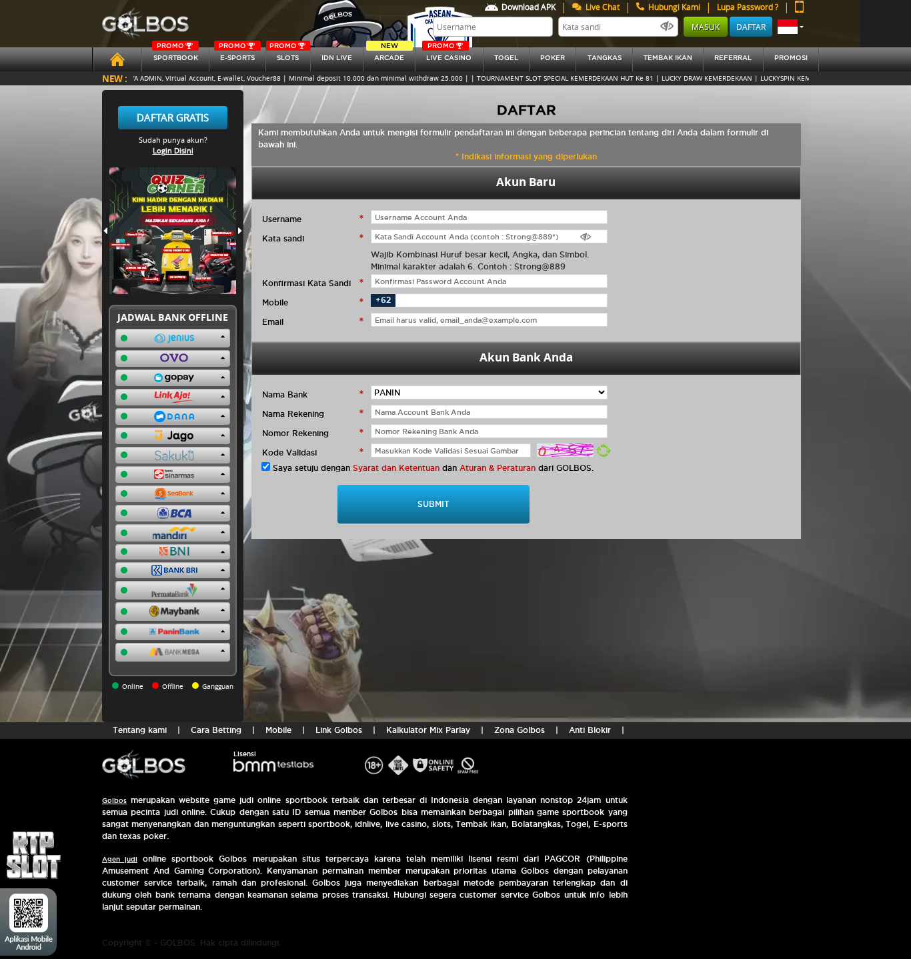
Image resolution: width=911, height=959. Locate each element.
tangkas (605, 57)
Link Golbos (338, 730)
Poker (552, 57)
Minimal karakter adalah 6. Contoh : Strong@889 (468, 266)
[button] (790, 27)
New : (114, 78)
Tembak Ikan (668, 57)
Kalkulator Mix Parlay (428, 730)
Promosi (791, 57)
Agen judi (119, 859)
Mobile (278, 730)
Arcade (389, 54)
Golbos (114, 800)
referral (733, 57)
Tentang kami (140, 730)
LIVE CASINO (449, 54)
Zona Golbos (519, 730)
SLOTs (284, 54)
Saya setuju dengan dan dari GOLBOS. (433, 467)
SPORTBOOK (175, 54)
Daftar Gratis (173, 117)
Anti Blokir (590, 730)
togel (506, 57)
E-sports (237, 54)
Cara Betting (216, 730)
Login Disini (173, 150)
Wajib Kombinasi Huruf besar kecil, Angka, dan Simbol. (480, 254)
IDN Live (336, 57)
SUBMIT (433, 504)
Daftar (751, 26)
